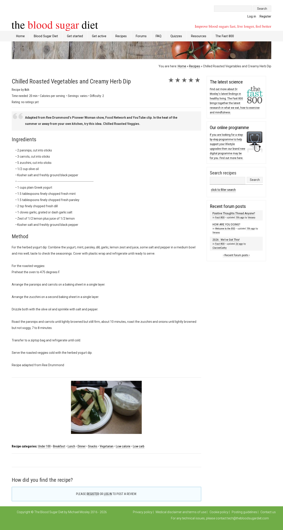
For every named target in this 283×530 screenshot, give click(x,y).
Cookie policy (219, 512)
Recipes (194, 66)
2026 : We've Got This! (226, 239)
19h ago (240, 217)
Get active (99, 36)
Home (20, 36)
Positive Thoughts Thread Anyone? (233, 213)
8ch (27, 90)
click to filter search (223, 190)
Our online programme (229, 127)
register (93, 494)
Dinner (82, 446)
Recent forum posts (228, 206)
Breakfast (59, 446)
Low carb (138, 446)
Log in (251, 16)
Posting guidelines (244, 512)
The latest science (226, 82)
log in (108, 494)
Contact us (268, 512)
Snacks (92, 446)
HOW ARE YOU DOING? (226, 224)
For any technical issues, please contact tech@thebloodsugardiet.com (220, 518)
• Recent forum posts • (236, 255)
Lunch (71, 446)
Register (265, 16)
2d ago (239, 244)
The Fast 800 (224, 36)
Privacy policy (142, 512)
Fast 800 (219, 217)
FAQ (158, 36)
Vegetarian (106, 446)
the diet (54, 24)
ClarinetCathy (219, 248)
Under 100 (44, 446)
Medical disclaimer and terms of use (181, 512)
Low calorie (123, 446)
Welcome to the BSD (225, 228)
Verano (251, 217)
